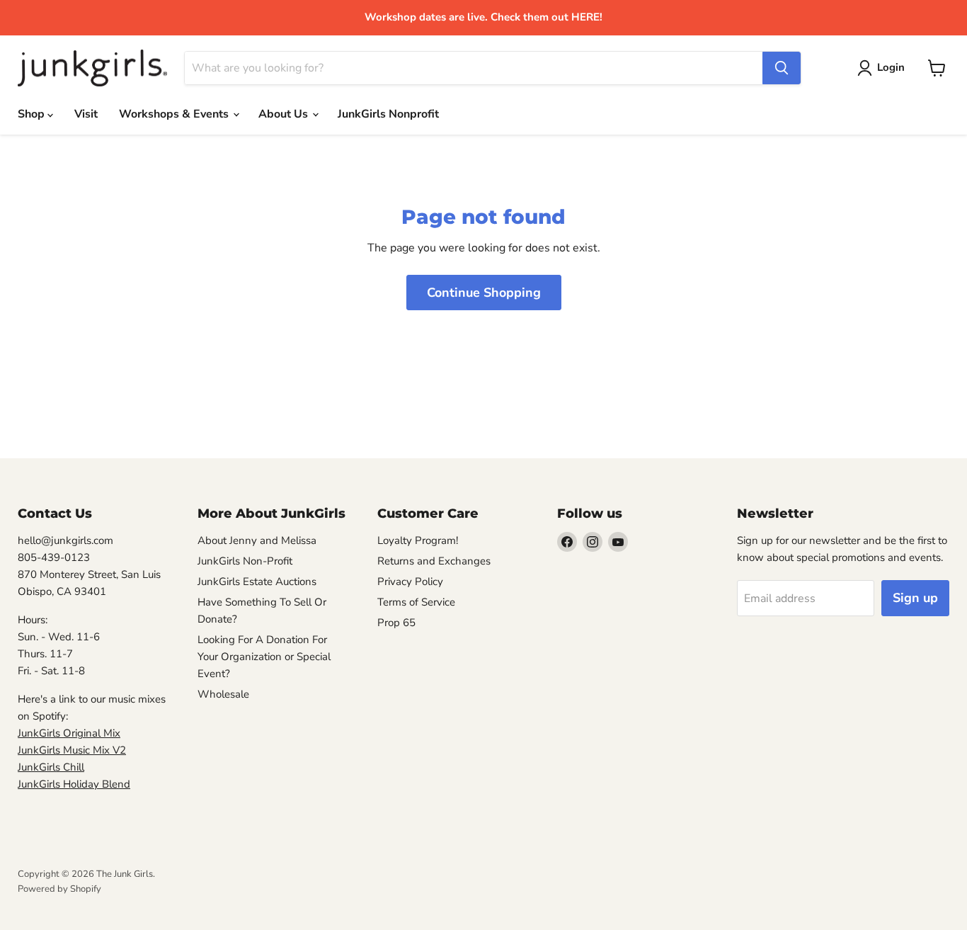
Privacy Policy (410, 581)
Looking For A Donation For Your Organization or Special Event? (264, 657)
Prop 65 (396, 623)
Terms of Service (416, 602)
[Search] (781, 68)
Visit (86, 114)
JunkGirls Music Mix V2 (72, 750)
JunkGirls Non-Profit (245, 561)
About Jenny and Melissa (257, 540)
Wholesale (223, 694)
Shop (32, 114)
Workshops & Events (175, 114)
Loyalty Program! (417, 540)
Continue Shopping (484, 292)
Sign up (915, 597)
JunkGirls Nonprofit (388, 114)
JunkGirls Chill (51, 767)
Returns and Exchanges (434, 561)
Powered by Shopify (59, 889)
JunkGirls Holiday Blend (74, 784)
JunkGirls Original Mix (69, 733)
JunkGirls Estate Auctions (257, 581)
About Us (284, 114)
